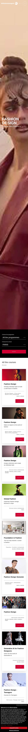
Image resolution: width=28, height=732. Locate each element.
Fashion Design (10, 384)
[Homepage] (9, 3)
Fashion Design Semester (14, 577)
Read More (19, 439)
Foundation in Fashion (13, 538)
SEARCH (14, 351)
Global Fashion (10, 499)
